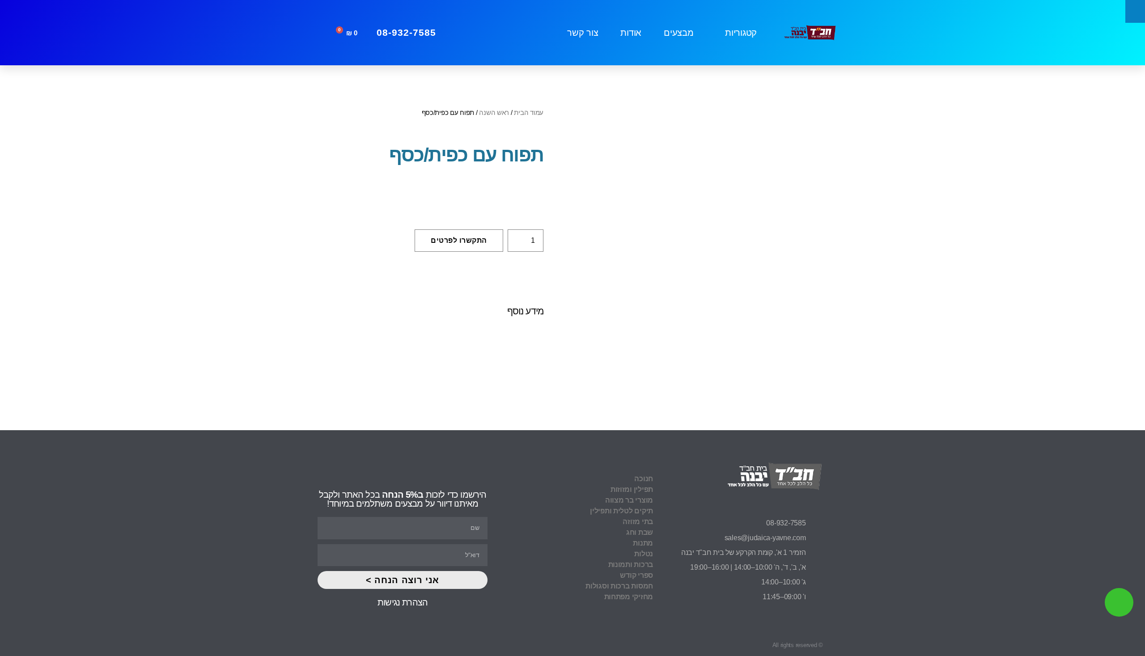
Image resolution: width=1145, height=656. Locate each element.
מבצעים (678, 33)
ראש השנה (494, 112)
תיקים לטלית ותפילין (621, 511)
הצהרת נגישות (402, 602)
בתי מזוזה (638, 521)
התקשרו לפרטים (459, 240)
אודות (630, 33)
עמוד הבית (528, 112)
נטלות (643, 554)
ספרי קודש (636, 575)
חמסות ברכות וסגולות (619, 586)
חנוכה (643, 478)
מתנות (643, 543)
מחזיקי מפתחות (628, 597)
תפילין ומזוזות (632, 489)
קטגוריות (741, 33)
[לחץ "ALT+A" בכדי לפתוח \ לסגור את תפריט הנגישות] (1135, 11)
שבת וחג (639, 532)
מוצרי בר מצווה (629, 500)
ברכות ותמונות (630, 564)
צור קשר (582, 33)
